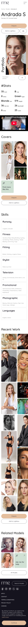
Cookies (3, 606)
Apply (3, 593)
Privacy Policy (6, 603)
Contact (4, 596)
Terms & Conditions (7, 600)
